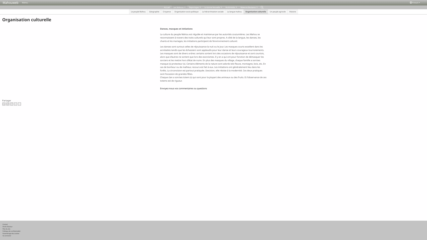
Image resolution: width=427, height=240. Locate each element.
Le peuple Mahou (138, 11)
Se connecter (7, 236)
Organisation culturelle (255, 11)
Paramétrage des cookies (11, 233)
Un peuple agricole (278, 11)
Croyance (167, 11)
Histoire (292, 11)
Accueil (167, 7)
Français (415, 3)
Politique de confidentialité (11, 231)
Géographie (154, 11)
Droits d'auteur (7, 227)
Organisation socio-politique (186, 11)
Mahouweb (10, 3)
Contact (5, 224)
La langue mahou (234, 11)
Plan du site (6, 229)
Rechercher (262, 7)
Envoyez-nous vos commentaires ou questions (183, 88)
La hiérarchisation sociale (213, 11)
